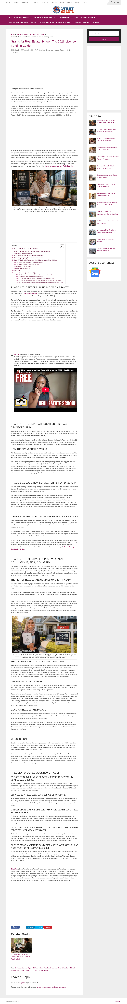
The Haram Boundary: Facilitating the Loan (27, 264)
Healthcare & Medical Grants (22, 23)
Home (62, 2)
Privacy (69, 2)
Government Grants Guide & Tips (55, 23)
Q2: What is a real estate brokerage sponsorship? (31, 276)
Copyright (35, 2)
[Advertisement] (47, 71)
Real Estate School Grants (67, 968)
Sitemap (77, 2)
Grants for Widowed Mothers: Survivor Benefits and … (106, 140)
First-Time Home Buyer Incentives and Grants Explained (107, 213)
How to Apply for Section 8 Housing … (105, 240)
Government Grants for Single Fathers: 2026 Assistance (106, 130)
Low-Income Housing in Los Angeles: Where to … (106, 249)
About (8, 2)
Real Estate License (50, 968)
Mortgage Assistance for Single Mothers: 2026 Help (107, 149)
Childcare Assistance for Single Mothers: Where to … (107, 176)
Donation (64, 17)
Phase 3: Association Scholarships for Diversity (28, 255)
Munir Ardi (15, 50)
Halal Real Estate (37, 968)
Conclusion (16, 270)
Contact (15, 2)
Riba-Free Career (31, 970)
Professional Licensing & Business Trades (50, 50)
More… (96, 23)
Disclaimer (44, 2)
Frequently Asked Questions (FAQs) (24, 273)
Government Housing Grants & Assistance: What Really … (107, 204)
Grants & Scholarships (84, 17)
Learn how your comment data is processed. (51, 987)
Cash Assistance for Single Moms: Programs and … (105, 167)
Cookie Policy (25, 2)
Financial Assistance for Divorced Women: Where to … (107, 158)
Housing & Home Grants (44, 17)
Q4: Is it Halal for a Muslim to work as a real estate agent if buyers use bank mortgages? (40, 280)
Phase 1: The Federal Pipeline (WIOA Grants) (27, 249)
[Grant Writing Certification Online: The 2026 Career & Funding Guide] (21, 945)
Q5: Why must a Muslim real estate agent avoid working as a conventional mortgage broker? (41, 282)
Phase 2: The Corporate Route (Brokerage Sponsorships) (31, 251)
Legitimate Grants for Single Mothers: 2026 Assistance (106, 121)
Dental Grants (81, 23)
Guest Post (54, 2)
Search (104, 39)
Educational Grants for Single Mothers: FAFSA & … (106, 185)
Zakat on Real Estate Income (24, 268)
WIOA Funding (43, 970)
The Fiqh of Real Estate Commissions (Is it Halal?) (29, 262)
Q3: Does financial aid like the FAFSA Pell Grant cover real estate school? (36, 278)
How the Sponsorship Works (24, 253)
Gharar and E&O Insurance (23, 266)
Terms (85, 2)
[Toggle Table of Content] (61, 246)
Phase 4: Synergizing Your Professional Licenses (28, 258)
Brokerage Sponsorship (22, 968)
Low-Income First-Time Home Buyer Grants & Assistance (106, 231)
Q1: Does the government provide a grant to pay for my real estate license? (37, 274)
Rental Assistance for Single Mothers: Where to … (106, 195)
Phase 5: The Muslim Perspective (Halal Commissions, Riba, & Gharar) (35, 260)
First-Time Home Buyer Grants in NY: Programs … (107, 222)
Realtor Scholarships (18, 970)
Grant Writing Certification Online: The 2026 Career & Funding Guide (20, 957)
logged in (22, 983)
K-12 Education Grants (19, 17)
